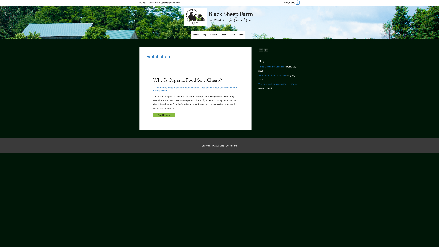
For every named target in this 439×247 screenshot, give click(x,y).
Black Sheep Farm (231, 14)
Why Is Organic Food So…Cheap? (187, 80)
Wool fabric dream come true (272, 75)
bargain (171, 87)
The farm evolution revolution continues (277, 84)
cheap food (181, 87)
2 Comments (159, 87)
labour (216, 87)
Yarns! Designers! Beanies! (271, 67)
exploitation (194, 87)
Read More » (164, 115)
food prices (206, 87)
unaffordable (226, 87)
